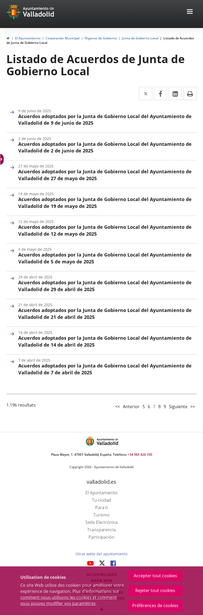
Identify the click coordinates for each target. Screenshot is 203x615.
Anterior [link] (131, 406)
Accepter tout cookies (155, 576)
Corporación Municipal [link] (62, 38)
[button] (190, 12)
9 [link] (165, 406)
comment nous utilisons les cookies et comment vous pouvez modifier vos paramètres (68, 600)
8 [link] (159, 406)
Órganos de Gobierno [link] (101, 38)
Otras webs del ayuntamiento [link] (101, 553)
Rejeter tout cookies (155, 590)
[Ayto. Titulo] (107, 441)
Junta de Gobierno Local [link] (140, 38)
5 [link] (143, 406)
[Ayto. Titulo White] (38, 12)
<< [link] (117, 406)
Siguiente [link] (178, 406)
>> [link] (192, 406)
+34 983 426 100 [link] (140, 454)
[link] (7, 38)
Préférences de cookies (155, 605)
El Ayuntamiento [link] (27, 38)
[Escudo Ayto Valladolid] (90, 441)
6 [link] (149, 406)
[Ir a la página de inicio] (14, 12)
